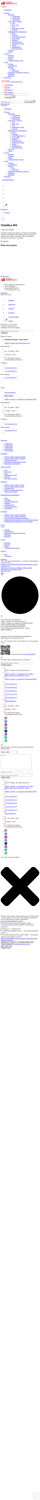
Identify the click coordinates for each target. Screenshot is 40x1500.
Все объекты (8, 508)
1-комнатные (16, 16)
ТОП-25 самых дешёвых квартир (14, 457)
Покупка (11, 57)
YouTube (11, 308)
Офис (13, 33)
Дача (13, 26)
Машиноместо (16, 47)
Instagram (11, 300)
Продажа (11, 55)
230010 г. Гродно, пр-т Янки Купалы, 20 (17, 343)
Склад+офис (16, 38)
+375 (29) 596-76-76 (10, 371)
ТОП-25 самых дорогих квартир (14, 458)
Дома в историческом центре (13, 490)
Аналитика (15, 71)
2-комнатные (16, 18)
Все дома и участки (10, 478)
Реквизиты (4, 209)
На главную (4, 241)
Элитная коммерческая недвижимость (16, 518)
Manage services (15, 938)
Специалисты (12, 66)
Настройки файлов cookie (26, 942)
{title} (2, 946)
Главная (6, 212)
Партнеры (11, 74)
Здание (14, 45)
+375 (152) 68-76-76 (10, 368)
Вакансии (11, 76)
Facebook (11, 313)
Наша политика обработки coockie (12, 921)
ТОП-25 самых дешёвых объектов (15, 516)
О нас (6, 62)
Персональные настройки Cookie (11, 569)
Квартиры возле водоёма (12, 463)
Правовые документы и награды (18, 72)
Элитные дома (9, 488)
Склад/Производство (18, 37)
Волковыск (8, 10)
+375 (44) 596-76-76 (10, 424)
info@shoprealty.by (8, 180)
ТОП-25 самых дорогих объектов (15, 515)
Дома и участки (6, 467)
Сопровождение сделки (15, 60)
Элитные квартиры (10, 460)
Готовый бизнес (17, 42)
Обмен (10, 59)
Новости (11, 67)
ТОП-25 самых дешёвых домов (14, 485)
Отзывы (10, 64)
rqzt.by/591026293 (29, 654)
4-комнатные (8, 449)
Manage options (5, 938)
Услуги (6, 54)
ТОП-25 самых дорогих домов (14, 486)
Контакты (7, 77)
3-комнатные (16, 20)
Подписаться (5, 276)
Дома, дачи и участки (15, 21)
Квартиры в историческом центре (15, 462)
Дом (13, 23)
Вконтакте (11, 304)
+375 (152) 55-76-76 (10, 694)
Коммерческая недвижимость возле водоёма (18, 521)
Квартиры (11, 15)
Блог (13, 69)
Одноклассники (13, 317)
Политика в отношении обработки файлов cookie (16, 568)
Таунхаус (15, 30)
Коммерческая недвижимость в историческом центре (21, 520)
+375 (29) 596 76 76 (10, 377)
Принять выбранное (7, 944)
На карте (11, 50)
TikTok (10, 321)
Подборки (4, 453)
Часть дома (15, 25)
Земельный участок (18, 28)
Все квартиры (8, 450)
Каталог (7, 13)
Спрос (10, 52)
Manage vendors (25, 938)
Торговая (15, 35)
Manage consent (5, 947)
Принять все (4, 942)
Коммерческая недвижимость (17, 32)
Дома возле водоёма (10, 492)
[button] (20, 886)
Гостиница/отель (17, 49)
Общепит (15, 40)
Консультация (5, 104)
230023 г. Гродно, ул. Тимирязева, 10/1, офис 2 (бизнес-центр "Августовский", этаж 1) (19, 674)
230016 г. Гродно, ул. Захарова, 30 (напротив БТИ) (20, 399)
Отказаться (13, 942)
